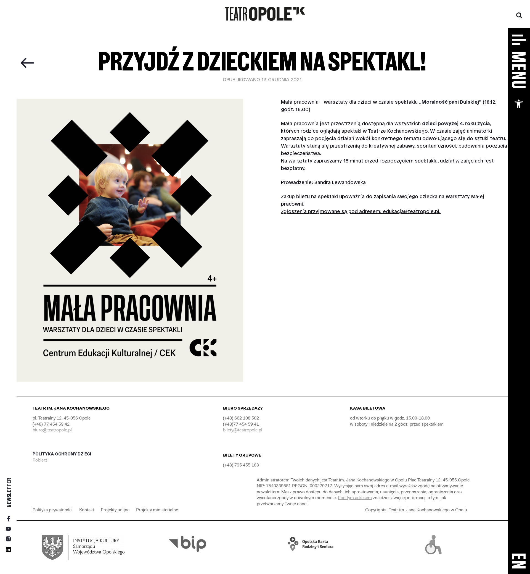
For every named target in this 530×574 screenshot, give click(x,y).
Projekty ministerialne (157, 510)
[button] (519, 104)
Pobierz (40, 460)
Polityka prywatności (53, 510)
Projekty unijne (115, 510)
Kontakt (86, 510)
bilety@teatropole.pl (242, 430)
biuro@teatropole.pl (52, 430)
